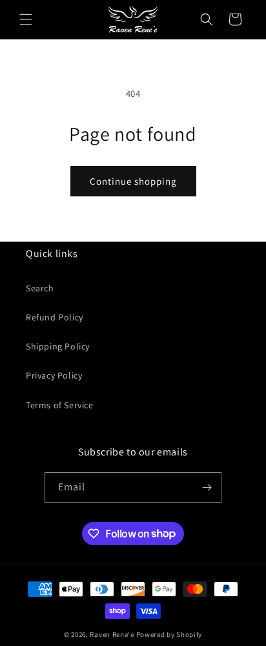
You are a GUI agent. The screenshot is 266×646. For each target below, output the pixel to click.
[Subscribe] (206, 487)
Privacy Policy (54, 375)
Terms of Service (60, 405)
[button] (26, 19)
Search (40, 288)
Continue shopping (133, 181)
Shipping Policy (58, 346)
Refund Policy (54, 317)
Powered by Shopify (169, 634)
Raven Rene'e (112, 634)
